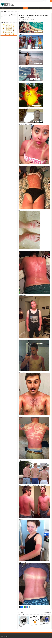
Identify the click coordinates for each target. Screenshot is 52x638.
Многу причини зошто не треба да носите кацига (44, 623)
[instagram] (44, 1)
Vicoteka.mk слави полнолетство (22, 625)
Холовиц (20, 19)
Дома (2, 8)
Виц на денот (3, 11)
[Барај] (51, 1)
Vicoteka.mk (7, 636)
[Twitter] (42, 1)
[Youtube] (43, 1)
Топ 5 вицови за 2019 (33, 624)
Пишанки (22, 11)
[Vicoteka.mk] (7, 4)
